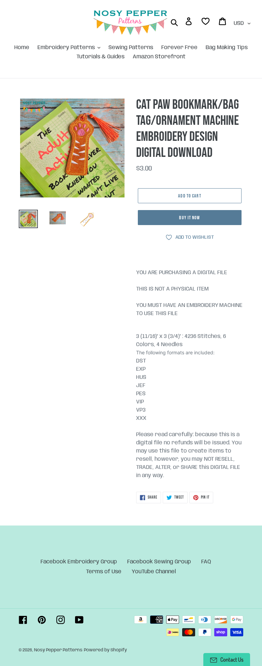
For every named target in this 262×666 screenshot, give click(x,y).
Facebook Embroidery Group (79, 562)
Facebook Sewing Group (159, 562)
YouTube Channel (154, 572)
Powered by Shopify (105, 650)
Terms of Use (103, 572)
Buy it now (189, 218)
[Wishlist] (206, 22)
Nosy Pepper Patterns (58, 650)
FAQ (206, 562)
